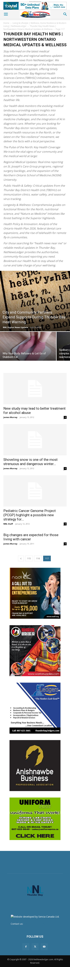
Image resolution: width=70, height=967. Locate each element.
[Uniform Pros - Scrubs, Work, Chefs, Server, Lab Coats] (35, 819)
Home (6, 23)
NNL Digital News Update (15, 327)
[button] (5, 14)
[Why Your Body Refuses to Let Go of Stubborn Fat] (28, 353)
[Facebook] (25, 946)
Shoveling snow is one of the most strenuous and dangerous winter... (30, 462)
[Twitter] (35, 946)
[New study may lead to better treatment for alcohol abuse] (35, 388)
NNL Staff (8, 524)
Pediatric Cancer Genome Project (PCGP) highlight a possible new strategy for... (29, 515)
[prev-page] (21, 558)
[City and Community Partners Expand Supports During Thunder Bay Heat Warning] (35, 301)
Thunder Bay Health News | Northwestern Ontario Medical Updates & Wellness (29, 28)
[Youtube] (44, 946)
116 (38, 558)
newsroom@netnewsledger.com (41, 923)
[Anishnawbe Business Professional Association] (35, 765)
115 (29, 558)
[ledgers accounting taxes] (35, 708)
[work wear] (35, 650)
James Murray (10, 417)
